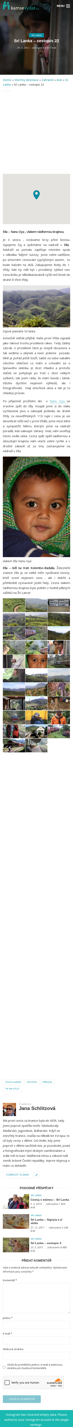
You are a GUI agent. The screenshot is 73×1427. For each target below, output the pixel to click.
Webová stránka (13, 1349)
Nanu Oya (58, 401)
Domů (7, 80)
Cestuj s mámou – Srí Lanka (50, 1199)
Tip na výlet (12, 1088)
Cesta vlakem (13, 1082)
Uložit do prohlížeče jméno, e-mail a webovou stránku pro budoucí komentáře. (34, 1366)
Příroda (47, 1082)
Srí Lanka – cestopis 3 (46, 1243)
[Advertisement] (36, 132)
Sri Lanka (36, 35)
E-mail (7, 1333)
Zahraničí (48, 80)
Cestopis (32, 1082)
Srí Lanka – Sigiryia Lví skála (46, 1221)
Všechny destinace (26, 80)
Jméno (8, 1318)
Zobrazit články (17, 1174)
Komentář (10, 1280)
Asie (59, 80)
